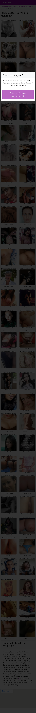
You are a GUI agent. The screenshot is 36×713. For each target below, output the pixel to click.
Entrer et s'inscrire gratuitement (18, 94)
